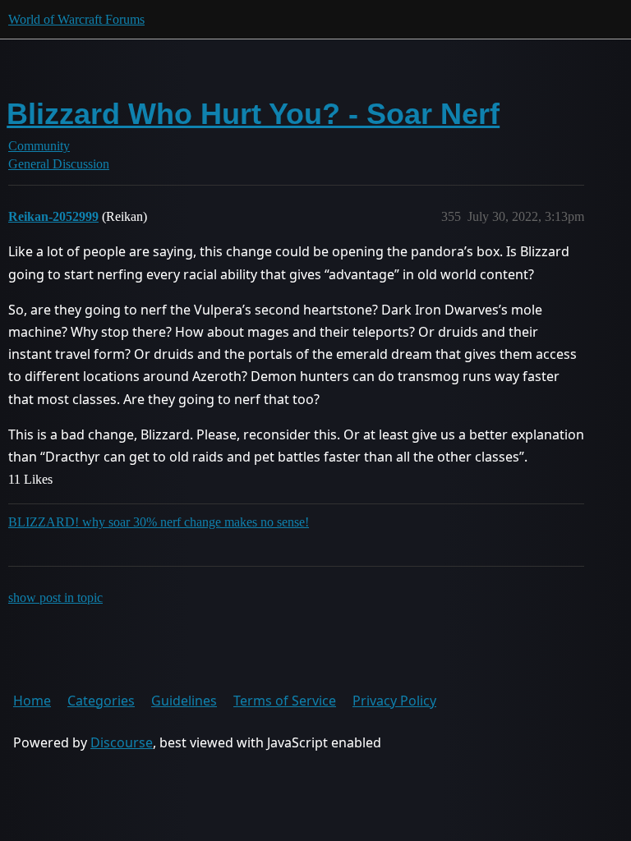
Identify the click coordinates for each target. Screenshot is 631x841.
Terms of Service (284, 701)
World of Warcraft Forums (76, 19)
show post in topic (55, 597)
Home (32, 701)
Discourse (121, 742)
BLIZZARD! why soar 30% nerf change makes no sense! (158, 522)
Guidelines (184, 701)
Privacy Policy (394, 701)
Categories (101, 701)
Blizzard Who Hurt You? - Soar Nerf (253, 114)
